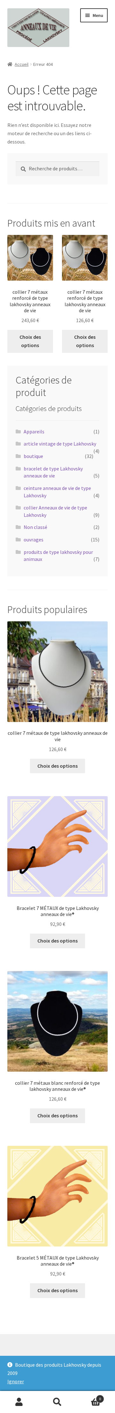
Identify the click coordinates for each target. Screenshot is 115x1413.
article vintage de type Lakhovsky (60, 443)
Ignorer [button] (15, 1381)
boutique (33, 456)
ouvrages (33, 539)
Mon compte (19, 1402)
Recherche (57, 1402)
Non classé (35, 527)
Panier (89, 1396)
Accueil (21, 64)
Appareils (34, 431)
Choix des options (30, 341)
